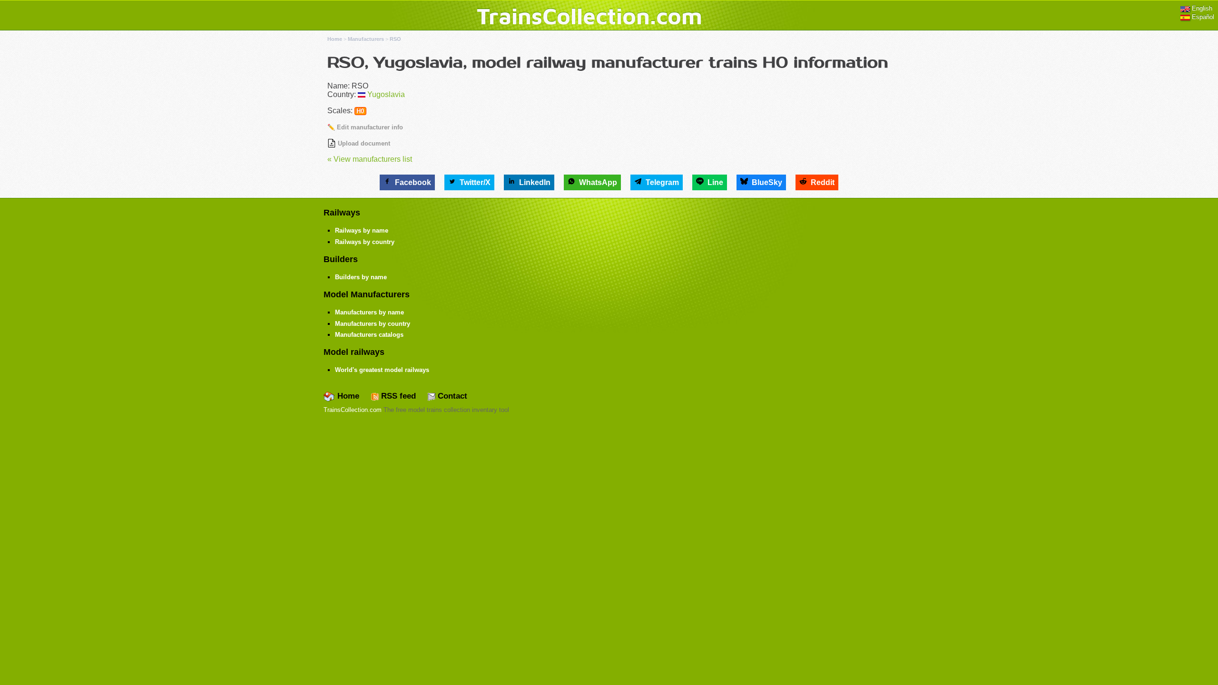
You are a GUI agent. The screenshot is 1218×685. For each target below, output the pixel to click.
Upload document (363, 143)
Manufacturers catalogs (369, 334)
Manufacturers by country (372, 323)
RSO (395, 39)
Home (334, 39)
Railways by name (361, 230)
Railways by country (364, 241)
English (1201, 8)
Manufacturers (366, 39)
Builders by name (361, 277)
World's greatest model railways (382, 369)
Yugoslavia (386, 94)
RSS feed (397, 396)
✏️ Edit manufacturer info (365, 127)
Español (1202, 16)
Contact (451, 396)
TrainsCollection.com (589, 15)
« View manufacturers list (369, 159)
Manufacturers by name (369, 312)
